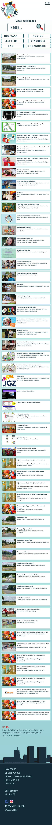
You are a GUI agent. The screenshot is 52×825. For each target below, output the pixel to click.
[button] (47, 4)
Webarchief (11, 809)
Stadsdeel (38, 41)
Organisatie (37, 46)
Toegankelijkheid (15, 806)
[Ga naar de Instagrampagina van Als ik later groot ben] (11, 801)
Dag (11, 46)
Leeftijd (11, 41)
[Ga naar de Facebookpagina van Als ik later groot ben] (6, 801)
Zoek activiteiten (26, 21)
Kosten (38, 35)
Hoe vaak (11, 35)
